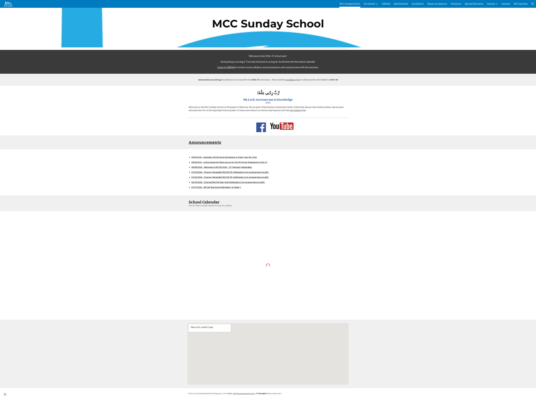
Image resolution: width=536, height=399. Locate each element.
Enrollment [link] (418, 4)
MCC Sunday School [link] (350, 4)
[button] (532, 4)
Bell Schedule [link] (401, 4)
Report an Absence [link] (437, 4)
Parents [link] (491, 4)
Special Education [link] (474, 4)
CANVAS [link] (386, 4)
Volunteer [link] (456, 4)
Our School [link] (369, 4)
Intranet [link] (506, 4)
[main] (268, 23)
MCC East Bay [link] (521, 4)
